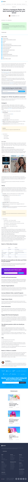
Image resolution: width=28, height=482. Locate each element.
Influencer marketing (12, 458)
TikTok (4, 42)
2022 (19, 195)
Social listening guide (21, 457)
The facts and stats (5, 38)
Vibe (3, 57)
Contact (2, 457)
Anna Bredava (13, 15)
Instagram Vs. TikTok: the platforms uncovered (9, 39)
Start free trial (5, 451)
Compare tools (3, 472)
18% (7, 207)
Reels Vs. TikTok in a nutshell (7, 58)
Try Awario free (22, 91)
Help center (20, 456)
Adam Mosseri (10, 108)
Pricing (2, 455)
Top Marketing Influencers (21, 472)
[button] (26, 1)
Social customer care (12, 457)
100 (6, 79)
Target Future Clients (6, 51)
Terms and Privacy (3, 458)
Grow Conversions (5, 52)
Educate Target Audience (6, 48)
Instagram (4, 41)
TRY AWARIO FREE (22, 382)
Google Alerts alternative (3, 474)
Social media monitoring (12, 455)
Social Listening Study (21, 471)
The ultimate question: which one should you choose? (10, 55)
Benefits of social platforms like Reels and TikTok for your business (12, 45)
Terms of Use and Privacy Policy (11, 92)
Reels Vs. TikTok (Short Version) (7, 44)
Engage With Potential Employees (7, 54)
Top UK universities (21, 474)
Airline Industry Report (21, 473)
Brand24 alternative (3, 473)
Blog (19, 458)
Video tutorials (20, 455)
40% (7, 74)
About (2, 456)
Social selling (11, 456)
